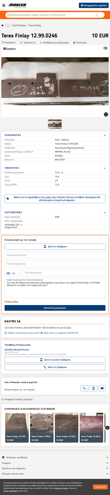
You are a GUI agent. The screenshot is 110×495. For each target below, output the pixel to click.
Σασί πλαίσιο (19, 25)
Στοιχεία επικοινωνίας (12, 474)
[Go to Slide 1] (55, 124)
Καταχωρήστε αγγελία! (95, 5)
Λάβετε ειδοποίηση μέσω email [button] (23, 332)
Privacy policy (11, 301)
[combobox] (55, 172)
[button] (8, 42)
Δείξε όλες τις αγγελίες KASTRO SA (61, 332)
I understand (100, 487)
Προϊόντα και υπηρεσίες (14, 468)
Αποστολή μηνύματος (55, 307)
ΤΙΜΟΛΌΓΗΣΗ (12, 168)
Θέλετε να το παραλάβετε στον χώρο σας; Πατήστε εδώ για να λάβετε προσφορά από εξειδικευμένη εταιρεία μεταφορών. (57, 199)
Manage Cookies (61, 488)
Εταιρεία (6, 463)
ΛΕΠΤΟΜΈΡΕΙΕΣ (13, 212)
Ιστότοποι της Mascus (16, 457)
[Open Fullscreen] (106, 114)
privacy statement (10, 491)
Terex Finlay (35, 25)
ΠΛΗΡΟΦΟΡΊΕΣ (13, 135)
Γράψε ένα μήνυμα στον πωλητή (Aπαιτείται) (25, 280)
